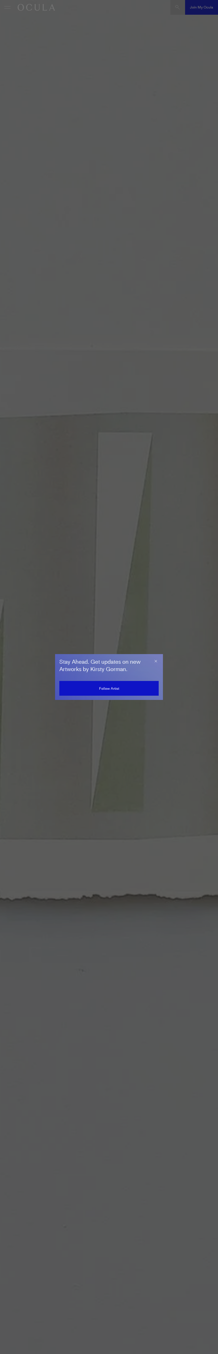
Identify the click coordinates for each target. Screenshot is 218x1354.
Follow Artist (109, 688)
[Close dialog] (156, 661)
